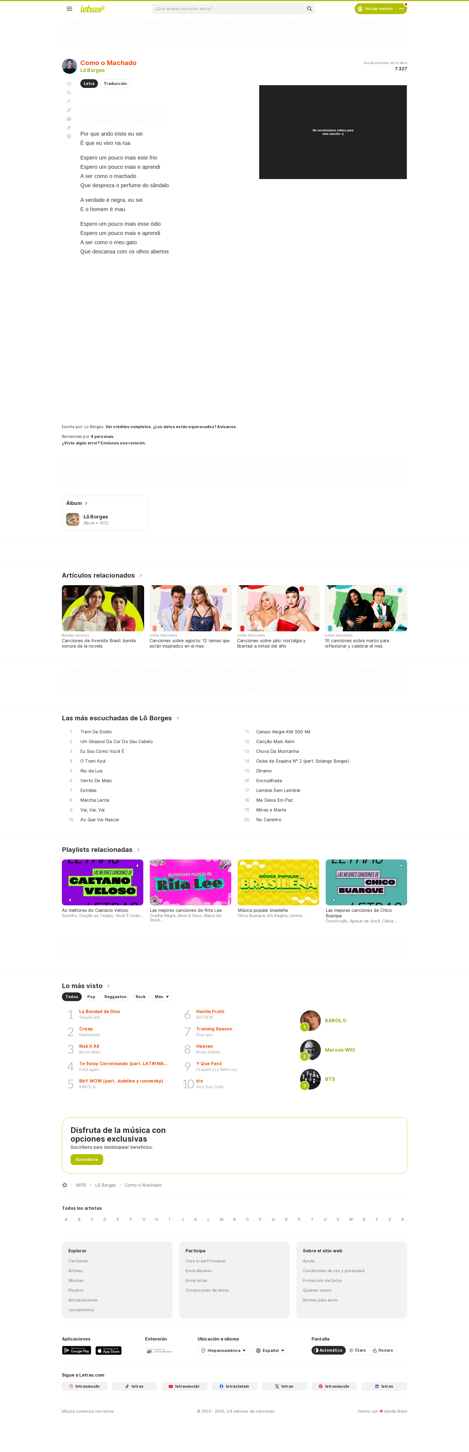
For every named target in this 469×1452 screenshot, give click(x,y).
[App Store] (109, 1350)
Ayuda (309, 1261)
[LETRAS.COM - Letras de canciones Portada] (92, 8)
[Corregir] (69, 127)
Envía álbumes (199, 1270)
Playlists (76, 1290)
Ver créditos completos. (129, 427)
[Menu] (69, 8)
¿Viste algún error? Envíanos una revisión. (104, 443)
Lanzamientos (81, 1309)
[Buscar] (309, 8)
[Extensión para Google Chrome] (159, 1350)
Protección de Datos (322, 1280)
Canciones (78, 1261)
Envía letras (196, 1280)
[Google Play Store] (76, 1350)
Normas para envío (320, 1300)
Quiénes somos (317, 1290)
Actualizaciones (83, 1300)
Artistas (75, 1270)
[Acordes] (69, 110)
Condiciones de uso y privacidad (333, 1270)
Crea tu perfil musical (205, 1261)
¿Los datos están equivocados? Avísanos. (195, 426)
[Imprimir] (69, 119)
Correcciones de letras (207, 1290)
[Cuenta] (401, 8)
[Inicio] (64, 1185)
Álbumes (76, 1280)
